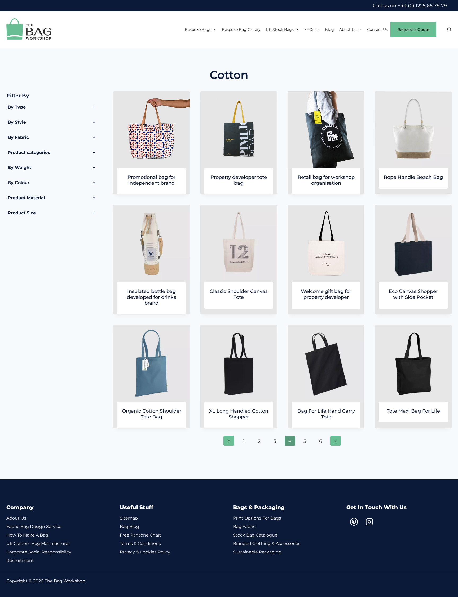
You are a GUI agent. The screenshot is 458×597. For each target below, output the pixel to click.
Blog (329, 29)
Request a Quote (413, 29)
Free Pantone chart (140, 535)
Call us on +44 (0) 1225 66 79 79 (410, 5)
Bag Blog (129, 526)
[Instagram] (369, 521)
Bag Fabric (244, 526)
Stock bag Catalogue (255, 535)
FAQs (309, 29)
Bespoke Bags (198, 29)
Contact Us (377, 29)
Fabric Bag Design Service (33, 526)
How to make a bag (27, 535)
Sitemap (129, 518)
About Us (347, 29)
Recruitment (20, 560)
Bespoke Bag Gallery (241, 29)
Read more (413, 189)
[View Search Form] (447, 29)
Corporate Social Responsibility (38, 552)
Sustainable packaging (257, 552)
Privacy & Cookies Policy (145, 552)
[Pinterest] (354, 521)
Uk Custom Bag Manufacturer (38, 543)
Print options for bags (257, 518)
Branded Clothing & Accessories (266, 543)
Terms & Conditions (140, 543)
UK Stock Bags (280, 29)
